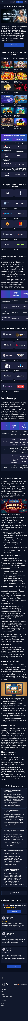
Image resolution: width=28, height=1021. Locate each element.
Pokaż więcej (14, 966)
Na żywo (10, 58)
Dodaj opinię (14, 911)
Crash (16, 58)
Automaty (22, 58)
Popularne (3, 58)
